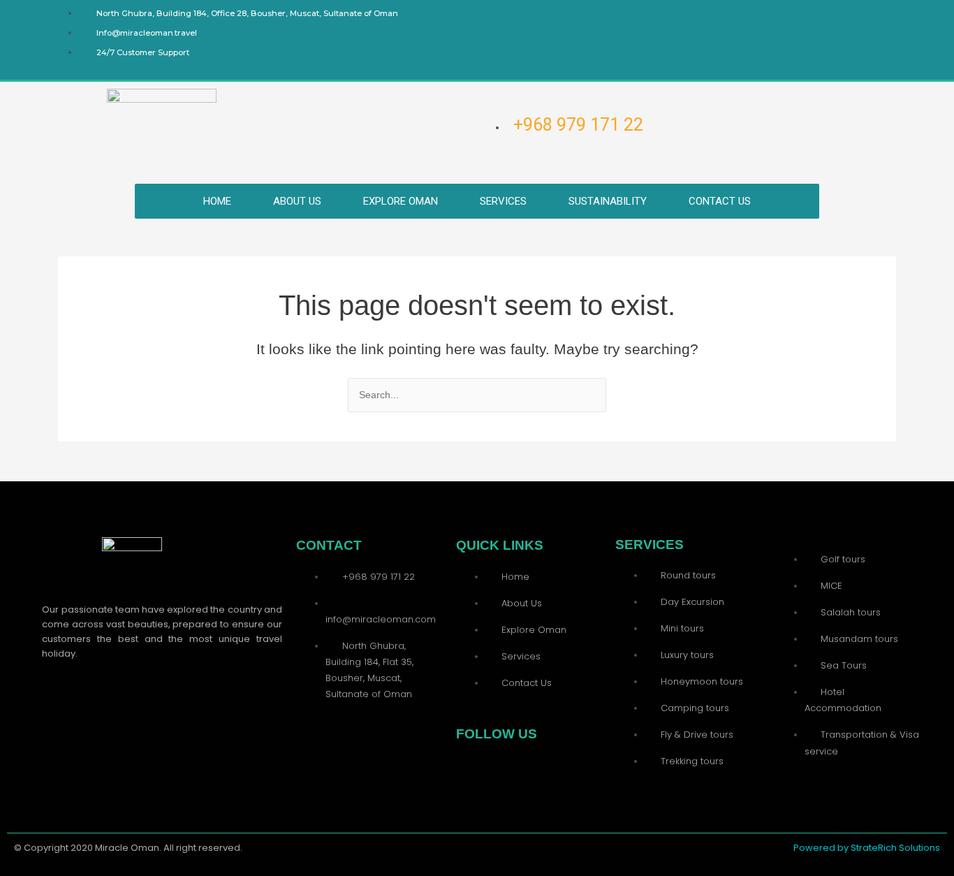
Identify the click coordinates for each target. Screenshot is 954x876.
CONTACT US (720, 201)
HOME (217, 201)
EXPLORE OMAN (400, 201)
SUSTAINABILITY (607, 201)
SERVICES (503, 201)
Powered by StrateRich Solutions (866, 847)
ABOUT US (297, 201)
